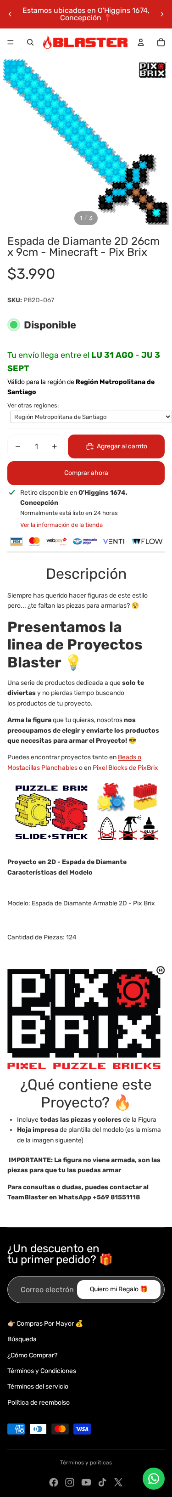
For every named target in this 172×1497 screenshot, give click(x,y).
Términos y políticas (86, 1462)
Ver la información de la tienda (61, 524)
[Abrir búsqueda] (30, 42)
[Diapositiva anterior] (10, 14)
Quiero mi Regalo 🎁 (119, 1289)
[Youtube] (86, 1482)
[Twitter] (118, 1482)
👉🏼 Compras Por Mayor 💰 (45, 1324)
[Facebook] (53, 1482)
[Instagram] (69, 1482)
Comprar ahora (86, 473)
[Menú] (10, 42)
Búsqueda (22, 1339)
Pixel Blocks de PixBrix (125, 768)
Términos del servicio (37, 1386)
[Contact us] (154, 1479)
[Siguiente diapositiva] (162, 14)
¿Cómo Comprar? (32, 1355)
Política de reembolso (38, 1403)
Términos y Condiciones (41, 1371)
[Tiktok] (102, 1482)
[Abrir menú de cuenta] (141, 42)
